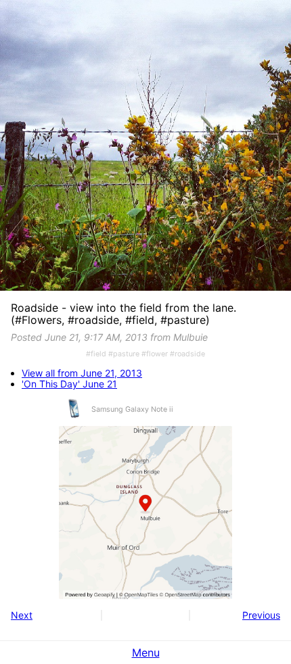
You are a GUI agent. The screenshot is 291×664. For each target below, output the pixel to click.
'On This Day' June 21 (69, 384)
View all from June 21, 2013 (82, 373)
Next (21, 615)
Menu (146, 652)
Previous (261, 615)
